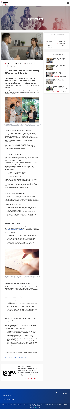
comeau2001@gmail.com (11, 399)
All (48, 39)
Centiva (37, 407)
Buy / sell (49, 41)
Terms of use (65, 404)
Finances (49, 45)
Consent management (35, 405)
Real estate (61, 41)
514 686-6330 (8, 398)
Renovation (61, 43)
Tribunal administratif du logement (15, 229)
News (8, 63)
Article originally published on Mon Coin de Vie (16, 357)
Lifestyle (49, 47)
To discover (61, 45)
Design (49, 43)
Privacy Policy (58, 404)
